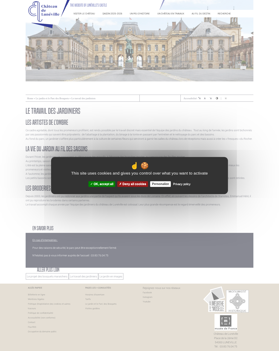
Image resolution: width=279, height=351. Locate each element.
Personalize (160, 184)
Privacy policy (182, 184)
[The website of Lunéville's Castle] (48, 27)
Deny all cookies (134, 184)
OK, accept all (103, 184)
